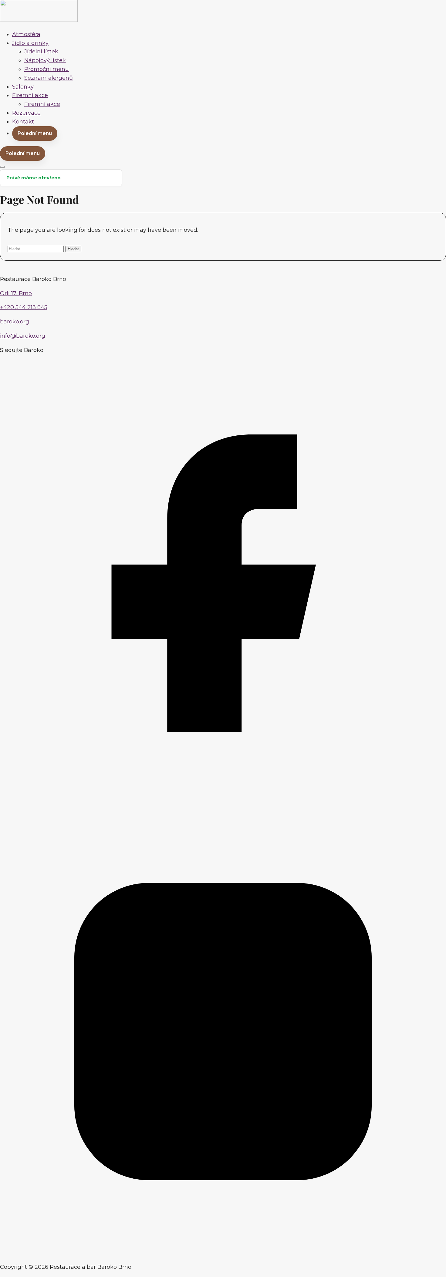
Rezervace (26, 113)
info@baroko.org (22, 336)
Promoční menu (46, 69)
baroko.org (14, 321)
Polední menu (35, 133)
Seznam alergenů (48, 78)
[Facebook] (223, 804)
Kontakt (23, 121)
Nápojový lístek (45, 60)
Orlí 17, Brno (16, 293)
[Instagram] (223, 1252)
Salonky (23, 86)
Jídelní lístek (41, 51)
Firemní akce (30, 95)
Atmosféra (26, 34)
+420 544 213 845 (23, 307)
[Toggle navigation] (2, 167)
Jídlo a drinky (30, 43)
